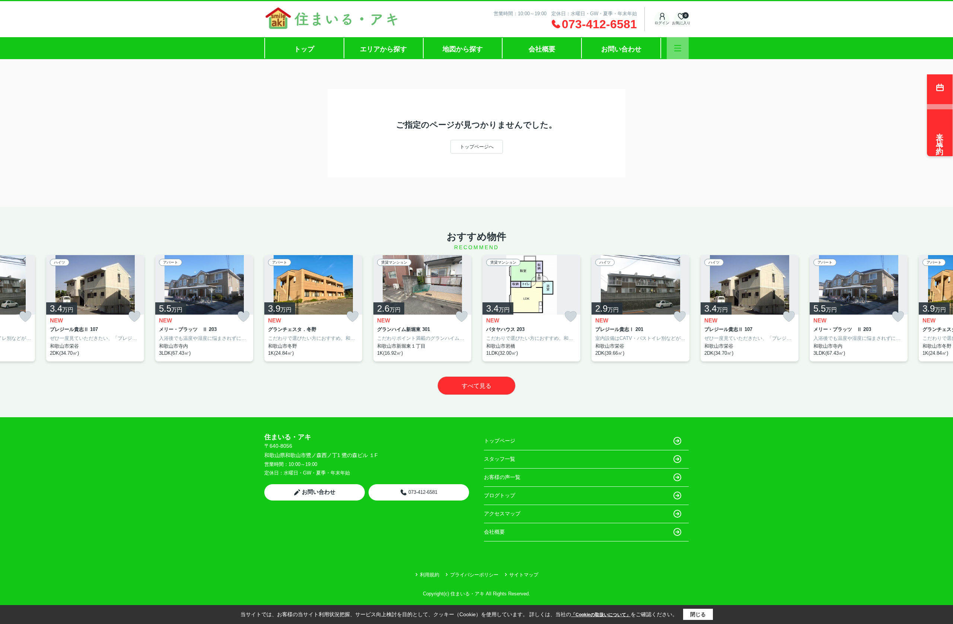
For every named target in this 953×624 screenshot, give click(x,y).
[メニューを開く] (677, 48)
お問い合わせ (621, 49)
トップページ (499, 441)
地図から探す (463, 49)
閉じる (698, 614)
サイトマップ (523, 575)
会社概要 (542, 49)
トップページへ (477, 146)
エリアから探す (383, 49)
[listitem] (313, 308)
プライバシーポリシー (474, 575)
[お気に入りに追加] (25, 316)
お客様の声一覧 (502, 477)
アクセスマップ (502, 514)
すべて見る (476, 386)
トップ (304, 49)
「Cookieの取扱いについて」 (601, 614)
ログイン (661, 23)
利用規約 (429, 575)
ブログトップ (499, 495)
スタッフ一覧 (499, 459)
